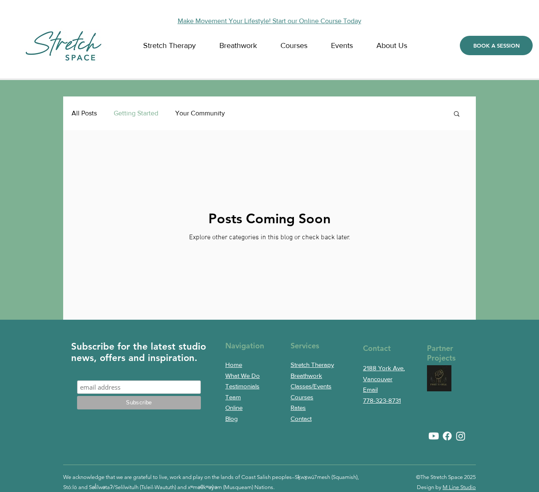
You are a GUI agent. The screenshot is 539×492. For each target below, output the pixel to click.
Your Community (200, 113)
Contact (301, 418)
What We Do (242, 375)
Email (370, 389)
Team (233, 397)
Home (233, 364)
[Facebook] (447, 436)
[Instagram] (461, 436)
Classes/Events (311, 386)
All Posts (84, 113)
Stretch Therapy (312, 364)
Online (234, 407)
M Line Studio (459, 487)
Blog (231, 418)
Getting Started (136, 113)
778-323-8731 (382, 400)
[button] (397, 46)
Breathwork (306, 375)
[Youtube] (434, 436)
